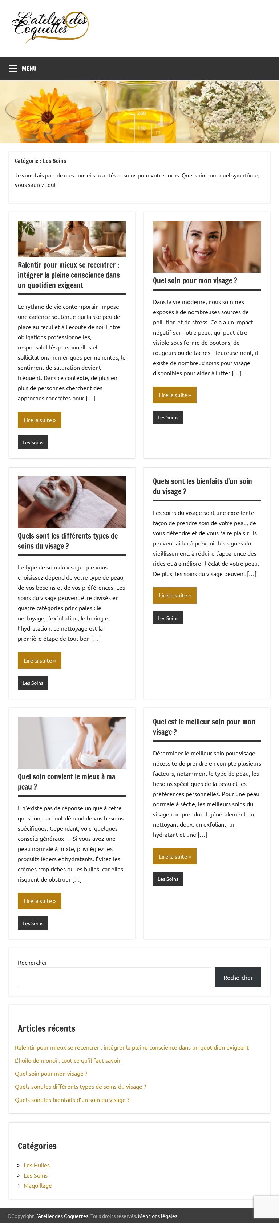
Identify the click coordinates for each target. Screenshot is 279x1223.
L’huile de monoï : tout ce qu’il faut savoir (68, 1060)
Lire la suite (38, 419)
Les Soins (33, 442)
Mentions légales (157, 1215)
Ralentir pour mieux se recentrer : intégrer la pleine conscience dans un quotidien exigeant (69, 275)
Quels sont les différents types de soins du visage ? (68, 541)
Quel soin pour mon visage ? (195, 280)
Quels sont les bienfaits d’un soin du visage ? (202, 486)
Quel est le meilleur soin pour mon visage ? (204, 726)
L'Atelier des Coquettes (61, 1215)
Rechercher (32, 962)
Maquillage (38, 1185)
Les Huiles (37, 1164)
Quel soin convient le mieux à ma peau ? (66, 781)
